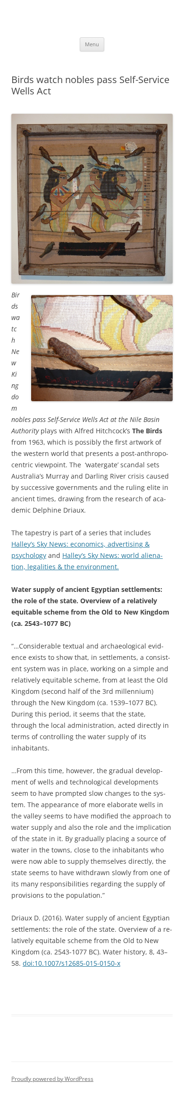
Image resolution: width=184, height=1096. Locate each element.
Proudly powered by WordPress (52, 1079)
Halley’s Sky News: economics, (59, 544)
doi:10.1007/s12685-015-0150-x (71, 963)
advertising (125, 544)
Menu (92, 44)
